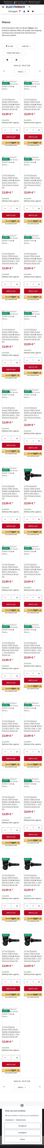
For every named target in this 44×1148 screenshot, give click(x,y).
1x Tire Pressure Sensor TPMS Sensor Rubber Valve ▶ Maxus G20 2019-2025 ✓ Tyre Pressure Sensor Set (33, 104)
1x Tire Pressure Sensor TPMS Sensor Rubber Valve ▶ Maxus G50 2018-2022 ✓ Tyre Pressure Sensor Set (11, 258)
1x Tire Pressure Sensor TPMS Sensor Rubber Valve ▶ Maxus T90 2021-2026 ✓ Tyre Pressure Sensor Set (33, 726)
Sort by (25, 46)
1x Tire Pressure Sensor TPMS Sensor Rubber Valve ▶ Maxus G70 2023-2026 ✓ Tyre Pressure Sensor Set (33, 334)
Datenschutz (21, 1120)
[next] (40, 71)
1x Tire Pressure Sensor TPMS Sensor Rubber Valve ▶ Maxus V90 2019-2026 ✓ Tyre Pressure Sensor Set (11, 1032)
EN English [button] (13, 11)
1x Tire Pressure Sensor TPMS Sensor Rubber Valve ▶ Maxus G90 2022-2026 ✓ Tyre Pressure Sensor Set (11, 413)
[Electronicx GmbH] (15, 7)
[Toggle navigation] (3, 6)
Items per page (13, 53)
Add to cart (10, 137)
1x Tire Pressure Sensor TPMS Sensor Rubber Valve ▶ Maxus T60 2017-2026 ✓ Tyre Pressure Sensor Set (33, 648)
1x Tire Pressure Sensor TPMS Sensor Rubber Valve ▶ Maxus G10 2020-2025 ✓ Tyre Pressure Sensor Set (11, 104)
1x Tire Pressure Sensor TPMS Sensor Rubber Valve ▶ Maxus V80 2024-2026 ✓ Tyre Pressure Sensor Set (33, 956)
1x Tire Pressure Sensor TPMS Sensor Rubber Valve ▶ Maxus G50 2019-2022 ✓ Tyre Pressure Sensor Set (33, 258)
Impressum (9, 1120)
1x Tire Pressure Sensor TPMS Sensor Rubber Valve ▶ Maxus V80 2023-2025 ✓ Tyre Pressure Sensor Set (11, 956)
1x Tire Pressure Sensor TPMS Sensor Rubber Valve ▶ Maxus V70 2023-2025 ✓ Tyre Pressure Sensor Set (33, 802)
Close (22, 1139)
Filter (10, 46)
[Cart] (33, 11)
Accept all (22, 1126)
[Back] (4, 71)
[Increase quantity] (17, 130)
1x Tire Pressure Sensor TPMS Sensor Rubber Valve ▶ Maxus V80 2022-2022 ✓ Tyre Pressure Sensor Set (33, 880)
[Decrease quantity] (5, 130)
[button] (34, 7)
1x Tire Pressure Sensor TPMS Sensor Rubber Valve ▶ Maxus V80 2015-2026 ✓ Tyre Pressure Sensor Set (11, 880)
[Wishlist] (28, 11)
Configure (22, 1133)
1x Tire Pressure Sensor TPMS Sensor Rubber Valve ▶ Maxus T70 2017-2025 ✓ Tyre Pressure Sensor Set (11, 726)
